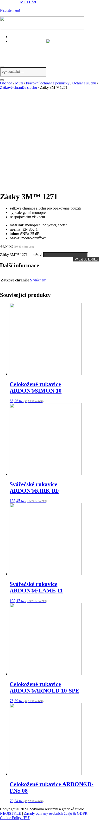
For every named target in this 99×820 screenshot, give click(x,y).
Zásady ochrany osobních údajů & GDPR (56, 813)
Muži (19, 83)
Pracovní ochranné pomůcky (47, 83)
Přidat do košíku (86, 259)
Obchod (6, 83)
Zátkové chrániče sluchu (18, 87)
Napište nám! (10, 10)
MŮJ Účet (28, 2)
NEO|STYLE (10, 813)
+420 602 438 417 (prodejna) (36, 46)
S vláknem (38, 280)
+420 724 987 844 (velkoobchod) (39, 51)
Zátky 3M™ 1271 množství (21, 255)
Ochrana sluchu (84, 83)
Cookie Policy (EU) (15, 818)
